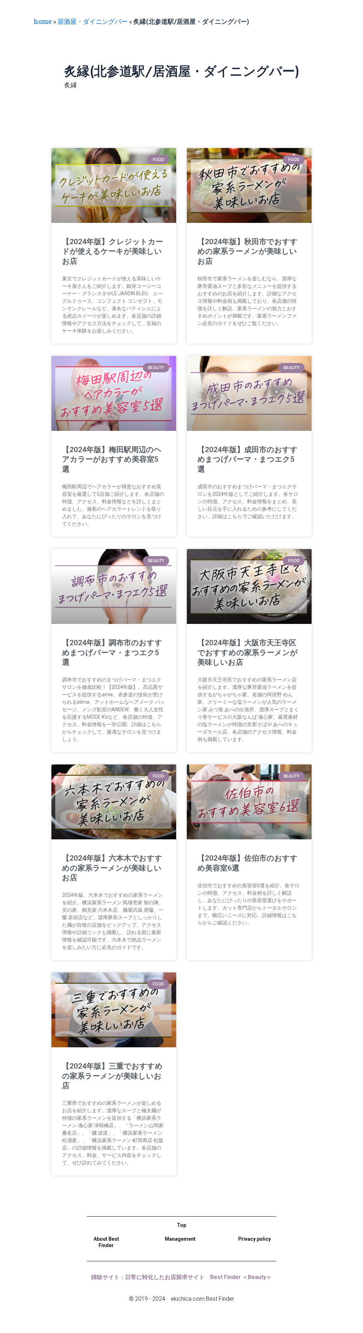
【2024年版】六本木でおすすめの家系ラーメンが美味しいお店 (112, 868)
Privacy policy (254, 1239)
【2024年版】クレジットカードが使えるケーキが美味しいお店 (112, 251)
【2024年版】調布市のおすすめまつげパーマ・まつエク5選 (112, 652)
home (43, 21)
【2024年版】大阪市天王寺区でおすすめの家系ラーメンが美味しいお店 (247, 652)
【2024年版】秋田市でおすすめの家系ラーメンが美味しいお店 (247, 251)
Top (181, 1225)
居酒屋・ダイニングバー (92, 21)
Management (180, 1239)
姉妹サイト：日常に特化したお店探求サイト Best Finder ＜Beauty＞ (181, 1277)
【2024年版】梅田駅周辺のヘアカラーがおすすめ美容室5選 (112, 459)
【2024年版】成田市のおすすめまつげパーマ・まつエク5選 (247, 459)
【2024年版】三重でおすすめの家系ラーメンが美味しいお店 (112, 1076)
